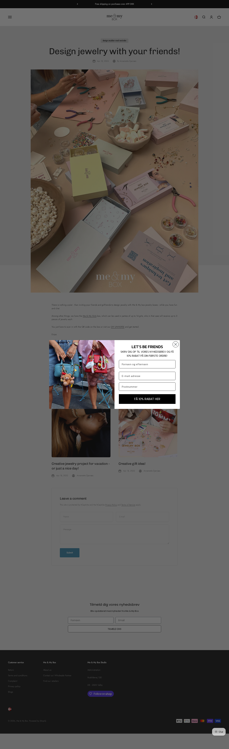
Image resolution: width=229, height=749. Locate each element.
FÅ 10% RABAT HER (147, 399)
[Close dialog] (176, 344)
